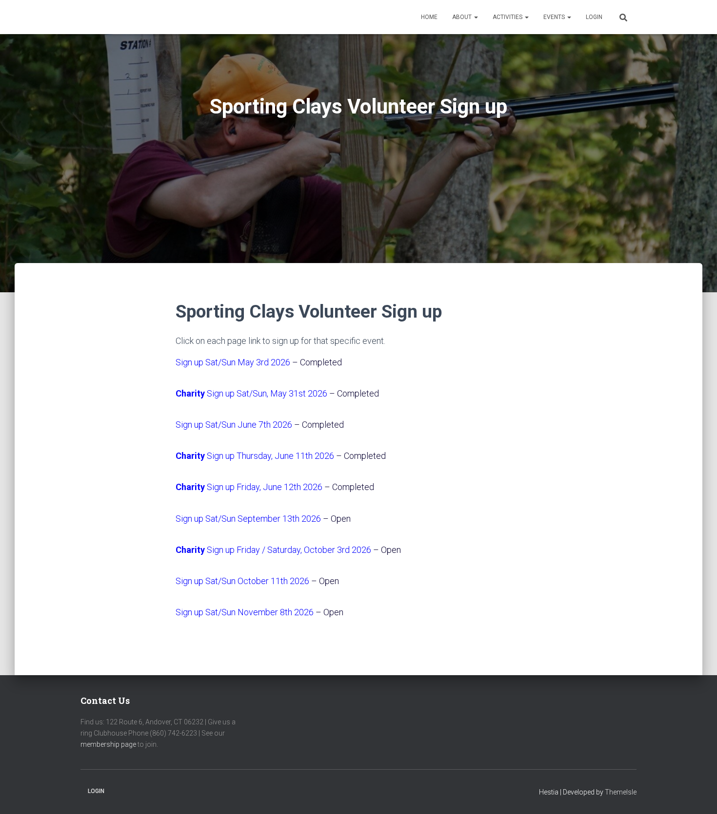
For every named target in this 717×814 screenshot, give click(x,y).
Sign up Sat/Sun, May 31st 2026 (251, 393)
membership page (108, 744)
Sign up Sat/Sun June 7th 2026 (234, 424)
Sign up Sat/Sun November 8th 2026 (245, 612)
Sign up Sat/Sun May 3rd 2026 (233, 362)
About (462, 17)
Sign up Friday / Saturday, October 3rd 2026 (273, 550)
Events (554, 17)
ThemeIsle (621, 792)
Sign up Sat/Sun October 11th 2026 (242, 581)
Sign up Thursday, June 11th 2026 (255, 456)
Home (429, 17)
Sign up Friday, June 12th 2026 (249, 487)
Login (594, 17)
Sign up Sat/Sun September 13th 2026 (248, 518)
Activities (508, 17)
